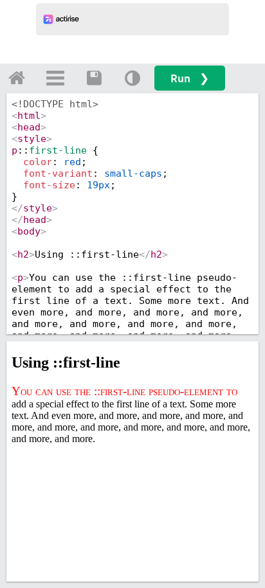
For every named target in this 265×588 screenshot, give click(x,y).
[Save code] (94, 77)
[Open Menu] (55, 77)
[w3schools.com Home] (16, 77)
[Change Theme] (132, 77)
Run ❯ (189, 78)
